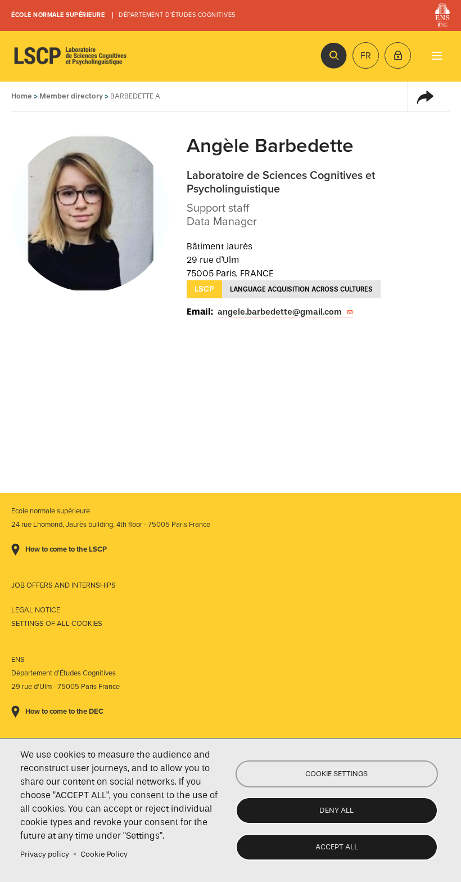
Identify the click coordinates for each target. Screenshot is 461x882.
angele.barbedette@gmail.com (280, 312)
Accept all (336, 847)
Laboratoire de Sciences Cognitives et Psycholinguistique (70, 56)
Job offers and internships (63, 585)
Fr (365, 55)
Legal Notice (35, 610)
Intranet (398, 55)
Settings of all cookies (56, 623)
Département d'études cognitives (177, 15)
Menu (436, 55)
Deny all (336, 810)
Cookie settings (336, 773)
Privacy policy (44, 854)
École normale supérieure (58, 15)
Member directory (71, 96)
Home (21, 96)
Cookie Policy (104, 854)
